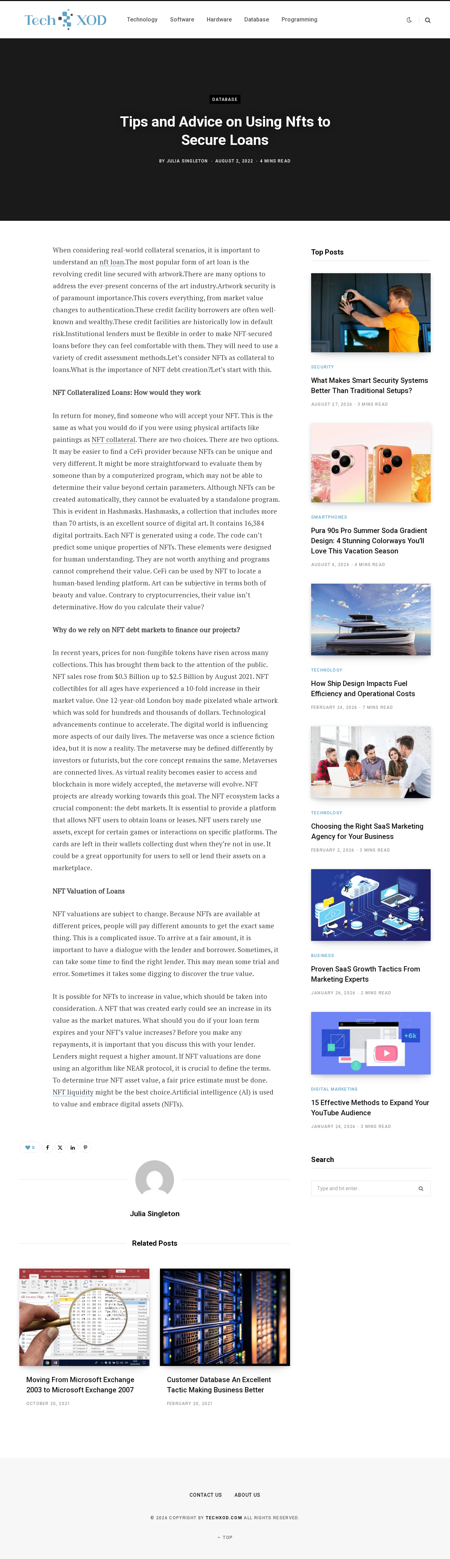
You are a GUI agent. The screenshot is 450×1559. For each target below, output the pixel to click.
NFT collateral (113, 439)
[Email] (26, 344)
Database (225, 99)
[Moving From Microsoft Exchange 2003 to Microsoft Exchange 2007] (84, 1317)
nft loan (111, 261)
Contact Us (206, 1495)
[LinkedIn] (26, 326)
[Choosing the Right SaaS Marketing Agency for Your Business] (371, 762)
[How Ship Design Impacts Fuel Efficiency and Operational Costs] (371, 619)
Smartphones (329, 517)
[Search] (425, 20)
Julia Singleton (187, 160)
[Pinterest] (26, 307)
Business (323, 955)
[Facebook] (26, 270)
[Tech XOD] (64, 19)
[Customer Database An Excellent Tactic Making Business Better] (225, 1317)
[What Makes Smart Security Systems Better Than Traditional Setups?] (371, 312)
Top (227, 1537)
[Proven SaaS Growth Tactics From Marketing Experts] (371, 905)
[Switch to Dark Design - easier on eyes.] (409, 20)
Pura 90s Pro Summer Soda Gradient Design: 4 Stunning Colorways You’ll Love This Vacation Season (369, 540)
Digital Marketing (334, 1089)
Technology (326, 670)
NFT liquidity (73, 1092)
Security (322, 367)
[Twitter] (26, 288)
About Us (247, 1495)
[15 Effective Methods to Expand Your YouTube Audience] (371, 1043)
